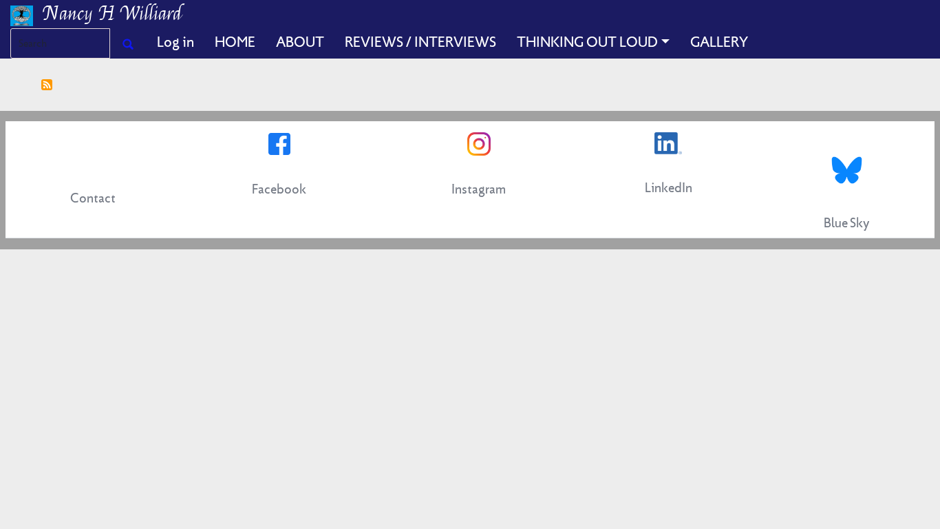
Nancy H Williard (112, 13)
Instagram (478, 189)
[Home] (26, 14)
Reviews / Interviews (420, 42)
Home (235, 42)
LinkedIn (668, 188)
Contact (93, 198)
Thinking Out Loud (587, 42)
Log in (175, 42)
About (300, 42)
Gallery (719, 42)
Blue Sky (847, 223)
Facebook (279, 189)
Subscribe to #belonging (46, 84)
